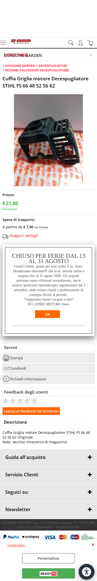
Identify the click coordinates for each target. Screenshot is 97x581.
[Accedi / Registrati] (81, 42)
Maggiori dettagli (24, 235)
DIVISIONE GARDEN (23, 55)
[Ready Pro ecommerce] (48, 574)
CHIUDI (93, 544)
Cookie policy (16, 545)
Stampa (16, 357)
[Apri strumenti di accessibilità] (87, 572)
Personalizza (48, 558)
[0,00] (91, 42)
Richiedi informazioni (28, 379)
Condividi (18, 368)
